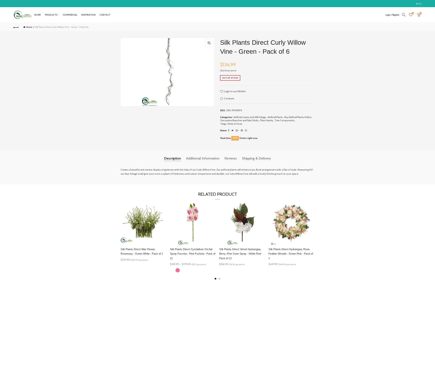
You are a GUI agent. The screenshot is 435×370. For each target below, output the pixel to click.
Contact (105, 14)
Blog (419, 3)
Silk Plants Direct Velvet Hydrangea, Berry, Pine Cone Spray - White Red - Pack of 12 (241, 254)
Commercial (70, 14)
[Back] (16, 27)
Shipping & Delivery (256, 158)
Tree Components (284, 120)
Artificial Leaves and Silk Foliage (249, 117)
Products (51, 14)
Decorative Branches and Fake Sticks (239, 120)
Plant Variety (266, 120)
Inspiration (88, 14)
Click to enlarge (209, 43)
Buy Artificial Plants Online (297, 117)
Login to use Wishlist (234, 91)
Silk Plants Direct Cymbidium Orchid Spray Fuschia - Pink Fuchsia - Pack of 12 (192, 254)
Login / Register (392, 14)
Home (37, 14)
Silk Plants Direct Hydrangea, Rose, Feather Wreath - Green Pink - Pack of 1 (290, 254)
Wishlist (412, 13)
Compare (229, 98)
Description (172, 158)
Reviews (230, 158)
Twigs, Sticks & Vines (231, 123)
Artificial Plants (275, 117)
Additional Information (202, 158)
